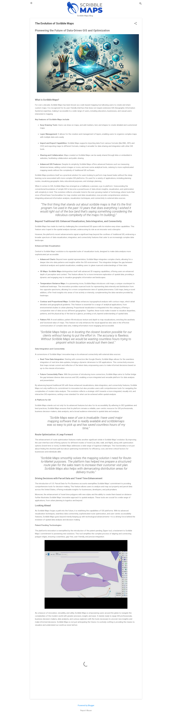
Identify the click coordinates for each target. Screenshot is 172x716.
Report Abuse (86, 710)
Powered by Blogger (86, 705)
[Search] (140, 4)
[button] (135, 23)
